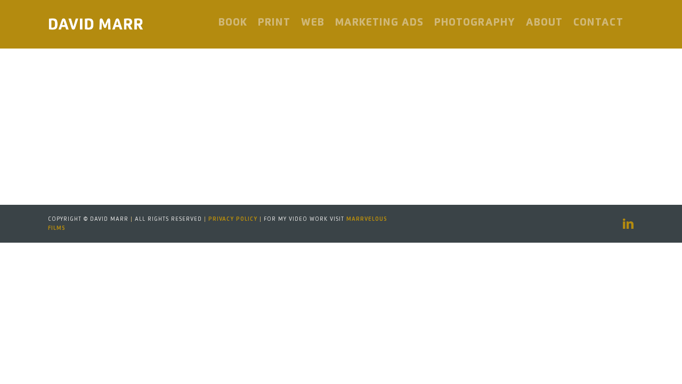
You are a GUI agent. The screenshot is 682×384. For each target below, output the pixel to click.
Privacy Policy (232, 219)
